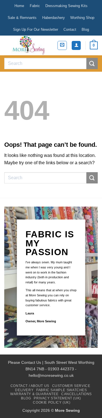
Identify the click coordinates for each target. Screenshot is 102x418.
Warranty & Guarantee (34, 394)
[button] (62, 45)
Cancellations (76, 394)
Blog (85, 29)
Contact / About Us (29, 386)
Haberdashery (53, 18)
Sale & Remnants (22, 18)
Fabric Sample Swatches (61, 390)
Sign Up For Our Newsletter (35, 29)
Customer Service (71, 386)
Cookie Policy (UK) (51, 402)
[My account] (76, 45)
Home (19, 6)
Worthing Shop (82, 18)
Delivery (24, 390)
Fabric (35, 6)
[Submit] (92, 63)
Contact (69, 29)
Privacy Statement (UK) (57, 398)
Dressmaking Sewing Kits (66, 6)
